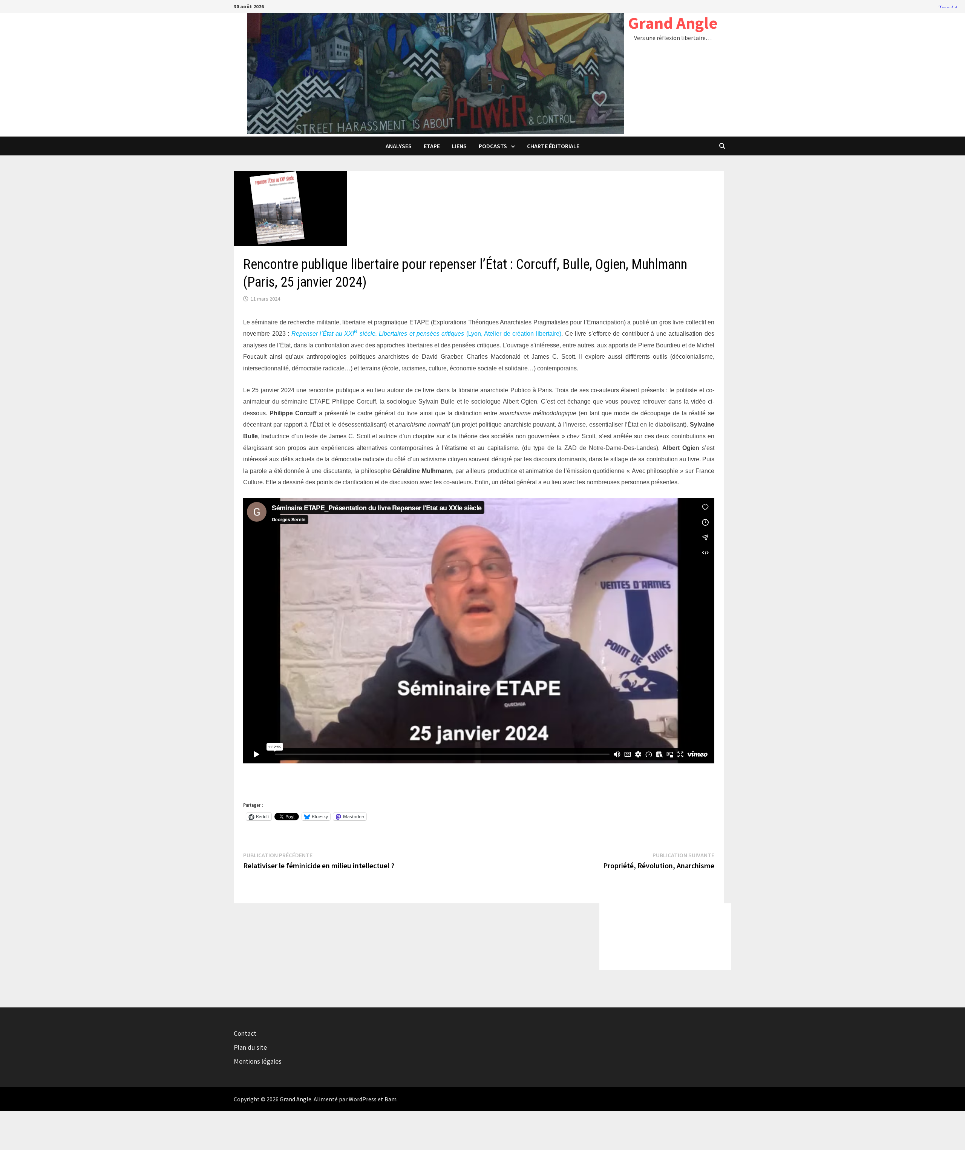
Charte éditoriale (553, 146)
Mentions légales (258, 1061)
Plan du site (250, 1047)
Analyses (399, 146)
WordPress (363, 1099)
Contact (245, 1033)
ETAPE (432, 146)
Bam (390, 1099)
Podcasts (493, 146)
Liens (459, 146)
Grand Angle (673, 22)
